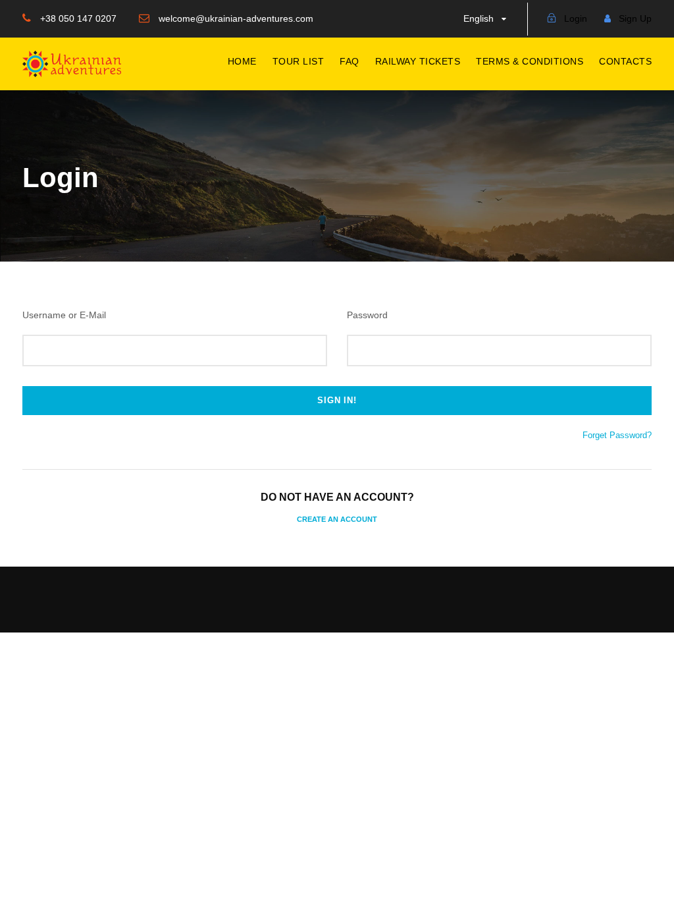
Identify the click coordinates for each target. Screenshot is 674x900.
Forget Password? (617, 435)
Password (367, 315)
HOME (242, 61)
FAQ (349, 61)
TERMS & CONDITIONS (529, 61)
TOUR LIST (298, 61)
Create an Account (337, 519)
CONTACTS (625, 61)
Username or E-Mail (64, 315)
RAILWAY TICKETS (418, 61)
